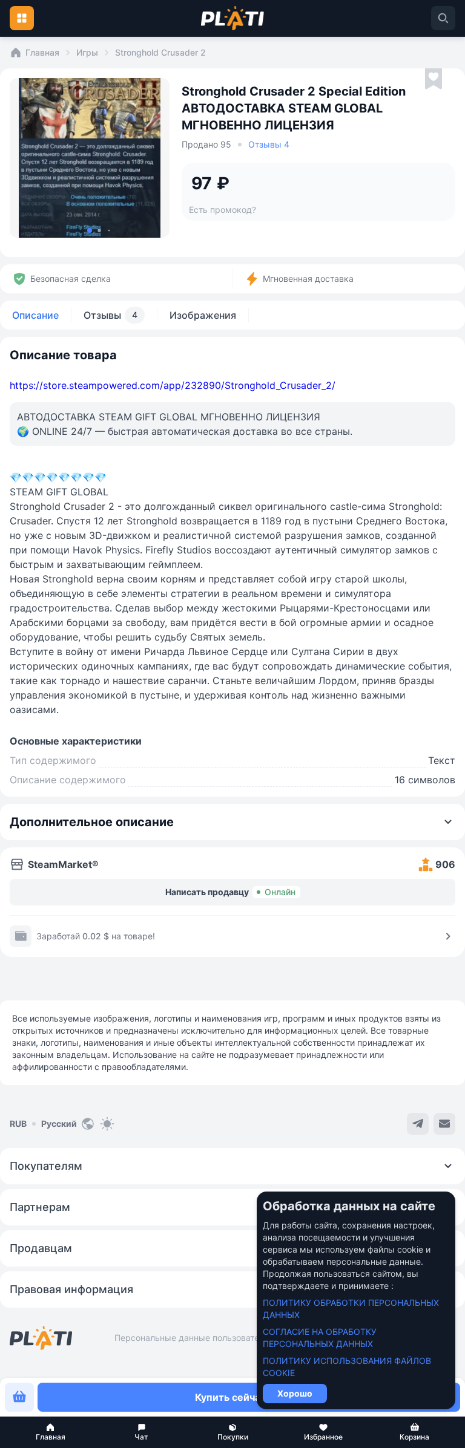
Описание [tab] (35, 315)
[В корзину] (19, 1397)
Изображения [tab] (203, 315)
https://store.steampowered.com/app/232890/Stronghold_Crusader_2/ (172, 385)
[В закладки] (433, 79)
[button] (50, 1432)
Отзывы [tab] (110, 315)
